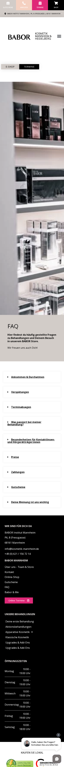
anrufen (24, 7)
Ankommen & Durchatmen (27, 377)
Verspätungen (20, 392)
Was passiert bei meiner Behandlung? (24, 423)
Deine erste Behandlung (19, 621)
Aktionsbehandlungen (18, 626)
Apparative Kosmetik (17, 632)
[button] (59, 36)
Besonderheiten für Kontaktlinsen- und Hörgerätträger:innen (31, 441)
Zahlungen (18, 472)
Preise (15, 457)
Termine (40, 7)
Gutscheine (8, 7)
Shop (56, 7)
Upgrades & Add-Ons (17, 642)
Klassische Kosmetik (17, 637)
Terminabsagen (21, 407)
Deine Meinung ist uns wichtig (30, 502)
